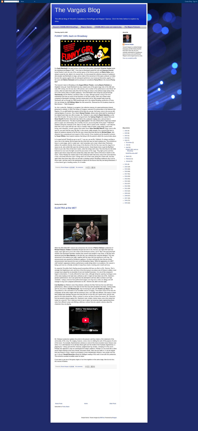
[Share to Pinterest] (94, 168)
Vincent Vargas (129, 44)
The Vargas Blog (77, 10)
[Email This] (87, 168)
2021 (126, 164)
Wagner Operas (86, 27)
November (129, 142)
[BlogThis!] (89, 168)
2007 (126, 198)
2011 (126, 188)
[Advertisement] (86, 186)
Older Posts (113, 403)
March (128, 156)
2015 (126, 179)
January (128, 161)
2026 (126, 130)
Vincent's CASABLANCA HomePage (65, 27)
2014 (126, 181)
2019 (126, 169)
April (127, 147)
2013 (126, 183)
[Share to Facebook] (92, 168)
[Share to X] (91, 168)
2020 (126, 166)
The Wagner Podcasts (132, 27)
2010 (126, 191)
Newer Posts (58, 403)
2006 (126, 200)
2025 (126, 133)
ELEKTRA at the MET (66, 208)
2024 (126, 135)
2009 (126, 193)
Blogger (114, 417)
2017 (126, 174)
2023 (126, 138)
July (127, 145)
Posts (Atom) (65, 406)
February (128, 158)
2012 (126, 186)
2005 (126, 203)
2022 (126, 140)
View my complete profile (130, 58)
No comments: (80, 167)
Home (86, 403)
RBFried (102, 417)
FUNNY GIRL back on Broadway (71, 36)
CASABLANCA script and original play (108, 27)
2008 (126, 195)
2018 (126, 171)
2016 (126, 176)
